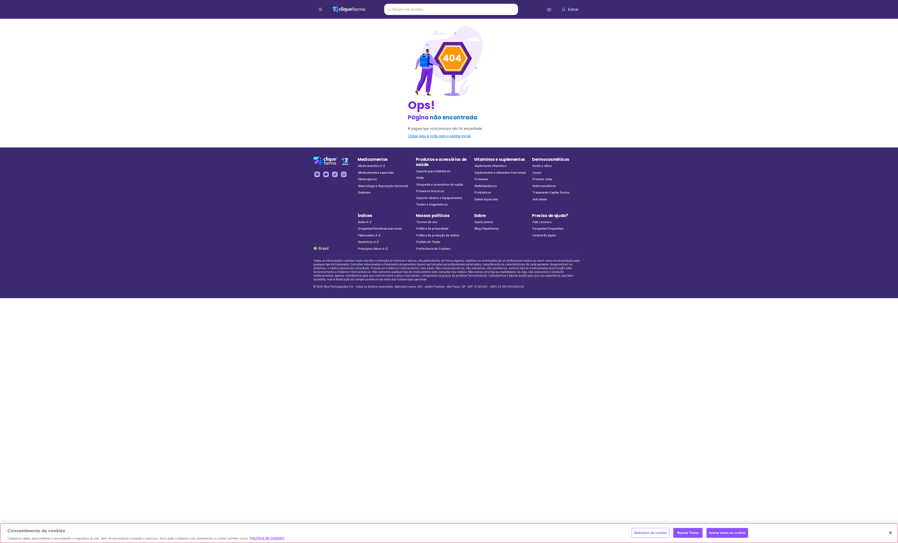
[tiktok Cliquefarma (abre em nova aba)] (335, 174)
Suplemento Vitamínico (490, 166)
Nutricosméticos (544, 186)
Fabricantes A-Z (369, 235)
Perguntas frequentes (547, 228)
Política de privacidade (432, 228)
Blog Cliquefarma (486, 228)
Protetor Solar (542, 179)
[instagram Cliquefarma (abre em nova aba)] (344, 174)
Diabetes (364, 192)
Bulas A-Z (365, 222)
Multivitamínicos (485, 186)
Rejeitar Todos (688, 532)
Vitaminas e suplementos (499, 159)
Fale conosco (542, 222)
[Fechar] (890, 533)
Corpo (536, 172)
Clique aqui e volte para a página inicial (439, 136)
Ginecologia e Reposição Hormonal (383, 186)
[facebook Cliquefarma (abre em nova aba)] (317, 174)
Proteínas (481, 179)
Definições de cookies (650, 532)
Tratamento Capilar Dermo (550, 192)
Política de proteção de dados (437, 235)
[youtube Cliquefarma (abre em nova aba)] (326, 174)
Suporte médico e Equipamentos (439, 198)
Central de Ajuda (544, 235)
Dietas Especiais (486, 199)
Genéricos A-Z (368, 242)
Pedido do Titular (428, 242)
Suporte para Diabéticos (433, 171)
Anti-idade (539, 199)
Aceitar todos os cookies (727, 532)
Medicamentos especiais (376, 172)
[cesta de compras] (549, 9)
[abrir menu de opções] (320, 9)
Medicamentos (373, 159)
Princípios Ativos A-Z (373, 248)
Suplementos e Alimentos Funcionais (500, 172)
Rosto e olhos (542, 166)
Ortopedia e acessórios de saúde (439, 184)
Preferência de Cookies (433, 248)
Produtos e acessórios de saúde (441, 162)
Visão (420, 178)
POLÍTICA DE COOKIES (267, 538)
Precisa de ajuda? (550, 215)
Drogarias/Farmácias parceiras (380, 228)
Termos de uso (426, 222)
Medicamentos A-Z (371, 166)
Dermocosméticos (550, 159)
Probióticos (482, 192)
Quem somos (483, 222)
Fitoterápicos (367, 179)
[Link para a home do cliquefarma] (357, 9)
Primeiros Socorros (430, 191)
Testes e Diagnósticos (432, 204)
